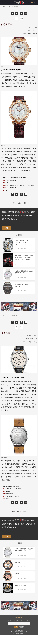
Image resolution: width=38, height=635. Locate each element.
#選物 (35, 33)
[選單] (3, 3)
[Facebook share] (12, 13)
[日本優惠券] (19, 306)
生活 (8, 7)
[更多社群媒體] (35, 3)
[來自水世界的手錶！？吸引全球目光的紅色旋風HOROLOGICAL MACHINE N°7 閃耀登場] (19, 260)
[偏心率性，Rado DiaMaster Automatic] (19, 288)
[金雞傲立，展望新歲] (19, 588)
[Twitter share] (16, 13)
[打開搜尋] (32, 3)
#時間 (24, 33)
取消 (21, 626)
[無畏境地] (19, 565)
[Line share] (25, 13)
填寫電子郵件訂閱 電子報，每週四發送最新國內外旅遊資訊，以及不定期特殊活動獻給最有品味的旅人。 (18, 215)
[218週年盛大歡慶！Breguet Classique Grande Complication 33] (19, 245)
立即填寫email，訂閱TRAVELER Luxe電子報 (19, 621)
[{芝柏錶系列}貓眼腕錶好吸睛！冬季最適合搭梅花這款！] (19, 274)
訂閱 (6, 228)
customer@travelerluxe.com (19, 633)
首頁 (4, 7)
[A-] (16, 18)
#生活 (29, 33)
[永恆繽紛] (19, 576)
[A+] (21, 18)
